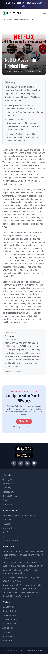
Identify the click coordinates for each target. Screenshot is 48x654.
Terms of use (8, 504)
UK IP (5, 532)
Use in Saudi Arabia (11, 540)
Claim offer (24, 421)
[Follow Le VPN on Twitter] (20, 463)
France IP (6, 524)
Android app (8, 636)
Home (4, 19)
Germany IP (7, 528)
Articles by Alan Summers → (14, 371)
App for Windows (10, 624)
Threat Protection (10, 615)
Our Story (6, 488)
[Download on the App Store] (24, 448)
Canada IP (7, 519)
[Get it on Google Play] (24, 455)
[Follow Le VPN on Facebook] (13, 463)
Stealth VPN (8, 607)
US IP (5, 536)
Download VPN (9, 619)
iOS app (6, 632)
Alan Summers (18, 71)
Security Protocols (10, 496)
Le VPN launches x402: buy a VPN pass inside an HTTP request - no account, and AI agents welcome (23, 554)
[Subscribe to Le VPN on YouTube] (34, 463)
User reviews (8, 492)
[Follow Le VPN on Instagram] (27, 463)
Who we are (7, 483)
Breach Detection (10, 611)
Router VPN (7, 640)
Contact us (7, 500)
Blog (10, 19)
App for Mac (7, 628)
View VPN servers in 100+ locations (18, 515)
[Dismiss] (46, 4)
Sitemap (42, 650)
